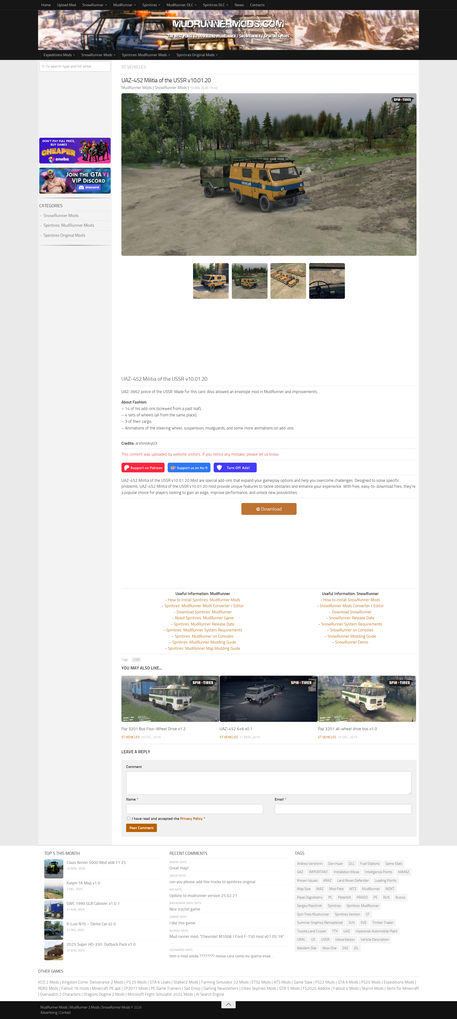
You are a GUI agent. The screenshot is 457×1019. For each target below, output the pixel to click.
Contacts (257, 5)
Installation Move (346, 872)
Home (46, 5)
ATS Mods (282, 982)
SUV (351, 923)
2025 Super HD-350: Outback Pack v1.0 (101, 944)
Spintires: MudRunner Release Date (204, 624)
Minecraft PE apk (106, 988)
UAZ (346, 931)
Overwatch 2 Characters (60, 994)
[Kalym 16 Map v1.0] (53, 889)
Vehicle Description (375, 939)
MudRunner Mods (54, 1007)
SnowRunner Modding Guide (352, 636)
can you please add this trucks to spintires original (212, 881)
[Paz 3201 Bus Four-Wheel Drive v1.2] (170, 699)
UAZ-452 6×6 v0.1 (236, 728)
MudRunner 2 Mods (84, 1007)
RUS (386, 897)
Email (280, 799)
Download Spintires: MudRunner (204, 612)
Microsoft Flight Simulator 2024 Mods (160, 994)
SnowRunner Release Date (351, 617)
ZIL (356, 948)
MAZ (319, 889)
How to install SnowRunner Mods (351, 599)
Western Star (307, 948)
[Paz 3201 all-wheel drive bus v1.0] (367, 699)
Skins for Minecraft (403, 988)
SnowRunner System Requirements (351, 624)
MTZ (352, 889)
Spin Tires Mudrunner (313, 914)
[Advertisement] (269, 339)
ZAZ (345, 948)
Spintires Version (347, 914)
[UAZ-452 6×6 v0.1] (269, 699)
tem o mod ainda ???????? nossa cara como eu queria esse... (221, 956)
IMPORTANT (318, 872)
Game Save (303, 982)
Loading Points (386, 880)
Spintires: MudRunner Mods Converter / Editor (204, 605)
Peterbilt (344, 897)
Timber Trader (382, 923)
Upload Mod (66, 5)
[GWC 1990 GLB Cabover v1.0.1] (53, 909)
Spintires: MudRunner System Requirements (204, 630)
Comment (134, 766)
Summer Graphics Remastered (320, 923)
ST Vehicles (133, 67)
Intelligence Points (378, 872)
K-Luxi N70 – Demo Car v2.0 (91, 923)
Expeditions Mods (399, 982)
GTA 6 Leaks (160, 982)
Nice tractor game (184, 909)
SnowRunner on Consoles (351, 630)
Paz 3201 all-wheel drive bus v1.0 (347, 728)
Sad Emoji (192, 988)
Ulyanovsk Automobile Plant (376, 931)
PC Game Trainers (166, 988)
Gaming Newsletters (221, 988)
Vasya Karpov (345, 939)
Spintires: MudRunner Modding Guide (204, 642)
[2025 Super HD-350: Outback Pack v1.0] (53, 950)
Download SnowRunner (352, 612)
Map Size (304, 889)
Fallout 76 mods (75, 988)
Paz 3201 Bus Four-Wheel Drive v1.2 (153, 728)
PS (375, 897)
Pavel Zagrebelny (310, 897)
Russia (400, 897)
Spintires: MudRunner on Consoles (204, 636)
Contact (65, 1012)
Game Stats (393, 863)
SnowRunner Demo (351, 642)
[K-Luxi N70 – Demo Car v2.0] (53, 930)
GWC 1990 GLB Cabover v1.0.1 (93, 903)
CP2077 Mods (136, 988)
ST (368, 914)
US (313, 939)
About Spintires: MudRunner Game (204, 617)
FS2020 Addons (316, 988)
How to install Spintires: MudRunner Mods (204, 599)
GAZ (300, 872)
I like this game (182, 923)
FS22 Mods (325, 982)
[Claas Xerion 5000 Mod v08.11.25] (53, 868)
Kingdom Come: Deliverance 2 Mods (93, 982)
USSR (136, 659)
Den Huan (335, 863)
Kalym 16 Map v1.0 (83, 883)
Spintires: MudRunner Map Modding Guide (204, 648)
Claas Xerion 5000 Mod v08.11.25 (96, 862)
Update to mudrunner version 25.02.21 (203, 895)
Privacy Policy (191, 818)
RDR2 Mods (48, 988)
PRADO (362, 897)
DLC (352, 863)
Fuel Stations (370, 863)
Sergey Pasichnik (309, 906)
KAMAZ (403, 872)
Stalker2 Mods (186, 982)
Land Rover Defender (353, 880)
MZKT (390, 889)
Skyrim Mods (373, 988)
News (239, 5)
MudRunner (371, 889)
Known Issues (307, 880)
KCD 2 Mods (48, 982)
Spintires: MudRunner (363, 906)
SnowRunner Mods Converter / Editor (352, 605)
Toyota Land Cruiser (311, 931)
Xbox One (329, 948)
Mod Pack (336, 889)
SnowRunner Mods (96, 55)
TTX (335, 931)
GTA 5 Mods (289, 988)
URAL (301, 939)
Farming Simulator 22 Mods (225, 982)
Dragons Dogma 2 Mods (104, 994)
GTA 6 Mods (348, 982)
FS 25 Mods (136, 982)
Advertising (48, 1012)
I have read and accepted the (168, 818)
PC (330, 897)
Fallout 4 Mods (346, 988)
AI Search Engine (210, 994)
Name (132, 799)
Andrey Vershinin (310, 863)
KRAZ (327, 880)
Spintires (334, 906)
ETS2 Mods (261, 982)
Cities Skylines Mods (258, 988)
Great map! (179, 868)
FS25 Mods (371, 982)
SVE (364, 923)
